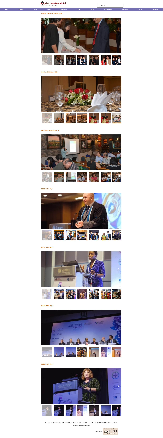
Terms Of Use (76, 425)
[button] (20, 9)
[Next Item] (118, 35)
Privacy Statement (85, 425)
